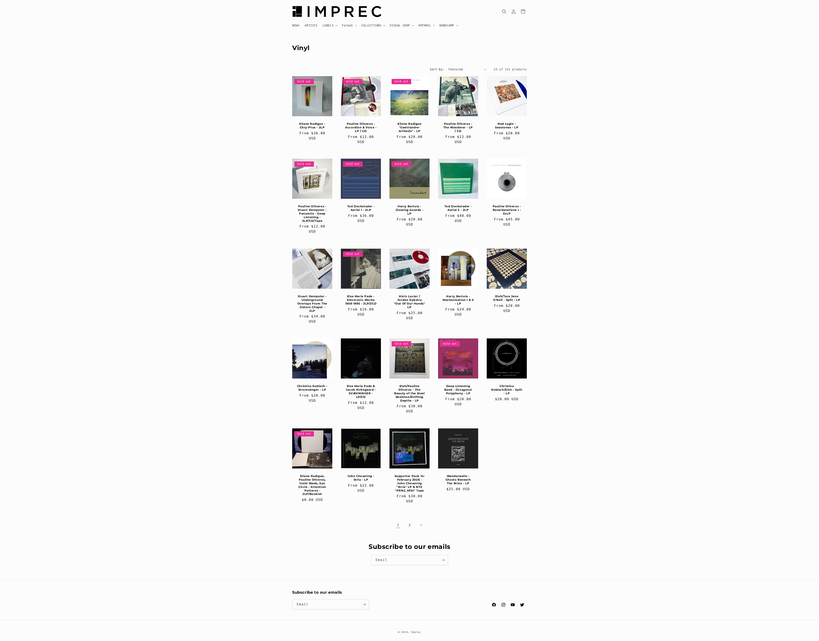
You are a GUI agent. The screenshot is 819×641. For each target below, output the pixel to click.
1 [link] (398, 525)
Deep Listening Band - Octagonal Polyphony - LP (458, 389)
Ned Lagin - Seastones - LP (506, 125)
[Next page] (421, 525)
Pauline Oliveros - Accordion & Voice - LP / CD (360, 127)
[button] (330, 25)
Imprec (416, 632)
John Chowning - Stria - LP (360, 477)
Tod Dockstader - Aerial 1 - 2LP (361, 208)
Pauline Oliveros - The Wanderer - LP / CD (458, 127)
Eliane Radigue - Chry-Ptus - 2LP (312, 125)
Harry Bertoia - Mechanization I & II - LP (458, 299)
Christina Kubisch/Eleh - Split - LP (507, 389)
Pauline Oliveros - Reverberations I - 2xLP (507, 209)
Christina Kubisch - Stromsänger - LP (312, 387)
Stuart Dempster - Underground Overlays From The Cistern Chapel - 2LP (312, 303)
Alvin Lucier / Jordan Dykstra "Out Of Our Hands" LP (409, 301)
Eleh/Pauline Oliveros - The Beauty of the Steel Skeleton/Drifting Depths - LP (409, 393)
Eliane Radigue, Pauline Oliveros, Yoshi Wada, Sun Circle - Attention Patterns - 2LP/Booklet (312, 485)
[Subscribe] (443, 560)
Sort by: (437, 69)
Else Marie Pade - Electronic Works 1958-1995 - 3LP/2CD (360, 299)
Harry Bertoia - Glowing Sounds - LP (410, 209)
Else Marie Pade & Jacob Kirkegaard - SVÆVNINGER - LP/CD (361, 391)
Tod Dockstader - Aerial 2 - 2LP (458, 208)
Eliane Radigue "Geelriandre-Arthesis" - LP (409, 127)
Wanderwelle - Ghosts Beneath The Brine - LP (458, 479)
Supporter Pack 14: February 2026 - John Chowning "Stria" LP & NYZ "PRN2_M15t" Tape (410, 483)
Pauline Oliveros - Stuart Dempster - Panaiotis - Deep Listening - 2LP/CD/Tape (312, 213)
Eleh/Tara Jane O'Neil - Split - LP (506, 298)
